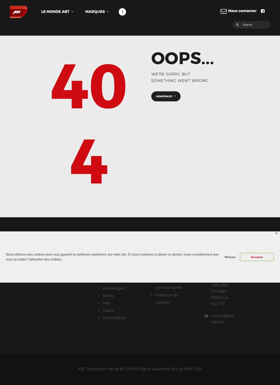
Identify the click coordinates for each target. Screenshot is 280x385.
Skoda (108, 295)
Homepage (164, 96)
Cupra (108, 310)
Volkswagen (113, 288)
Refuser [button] (230, 257)
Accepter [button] (257, 257)
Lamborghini (114, 318)
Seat (106, 303)
